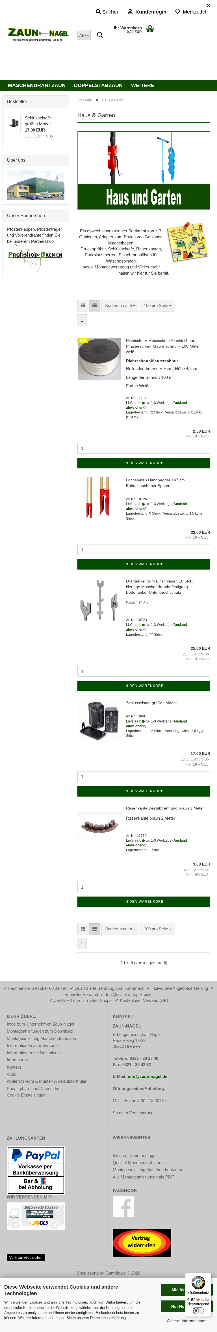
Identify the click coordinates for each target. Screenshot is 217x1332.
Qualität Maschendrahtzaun (138, 1162)
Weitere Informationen (187, 1320)
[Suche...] (99, 35)
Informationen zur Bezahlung (33, 1052)
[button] (83, 305)
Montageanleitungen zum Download (40, 1031)
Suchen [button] (110, 12)
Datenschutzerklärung (108, 1318)
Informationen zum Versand (32, 1045)
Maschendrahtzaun (37, 85)
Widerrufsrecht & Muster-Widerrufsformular (46, 1081)
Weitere (142, 85)
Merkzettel (193, 12)
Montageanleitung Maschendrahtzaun (41, 1038)
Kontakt (14, 1067)
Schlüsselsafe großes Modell (151, 703)
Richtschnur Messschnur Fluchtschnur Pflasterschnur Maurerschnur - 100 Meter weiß (163, 346)
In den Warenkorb (144, 463)
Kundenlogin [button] (149, 12)
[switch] (198, 1310)
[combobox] (120, 305)
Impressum (17, 1059)
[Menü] (208, 1276)
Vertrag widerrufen (26, 1258)
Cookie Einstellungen (26, 1095)
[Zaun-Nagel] (38, 35)
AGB (11, 1074)
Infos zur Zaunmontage (134, 1155)
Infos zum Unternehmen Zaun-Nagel (40, 1024)
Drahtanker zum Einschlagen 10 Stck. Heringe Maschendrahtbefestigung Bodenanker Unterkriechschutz (159, 587)
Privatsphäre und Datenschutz (35, 1088)
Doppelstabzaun (98, 85)
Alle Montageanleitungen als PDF (143, 1177)
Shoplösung (88, 1273)
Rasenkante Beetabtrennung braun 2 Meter (165, 808)
